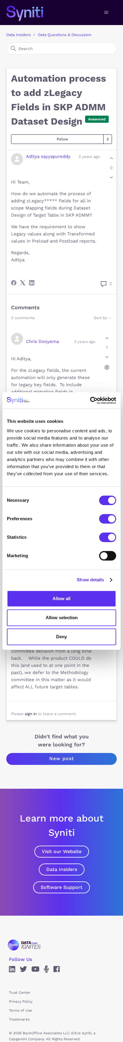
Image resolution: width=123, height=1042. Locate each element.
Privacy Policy (21, 1001)
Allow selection (62, 617)
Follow (62, 139)
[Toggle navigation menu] (106, 12)
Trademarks (19, 1019)
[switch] (107, 519)
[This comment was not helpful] (107, 357)
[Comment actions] (107, 367)
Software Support (61, 887)
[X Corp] (22, 282)
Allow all (61, 598)
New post (61, 758)
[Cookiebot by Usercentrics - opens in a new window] (90, 400)
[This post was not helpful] (111, 177)
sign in (31, 714)
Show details (90, 579)
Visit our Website (62, 851)
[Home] (31, 12)
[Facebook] (13, 282)
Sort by (101, 318)
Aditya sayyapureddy (48, 156)
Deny (61, 636)
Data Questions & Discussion (64, 34)
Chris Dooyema (42, 341)
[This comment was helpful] (107, 338)
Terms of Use (20, 1010)
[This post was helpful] (111, 158)
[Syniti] (24, 945)
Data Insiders (18, 34)
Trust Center (19, 992)
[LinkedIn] (31, 282)
